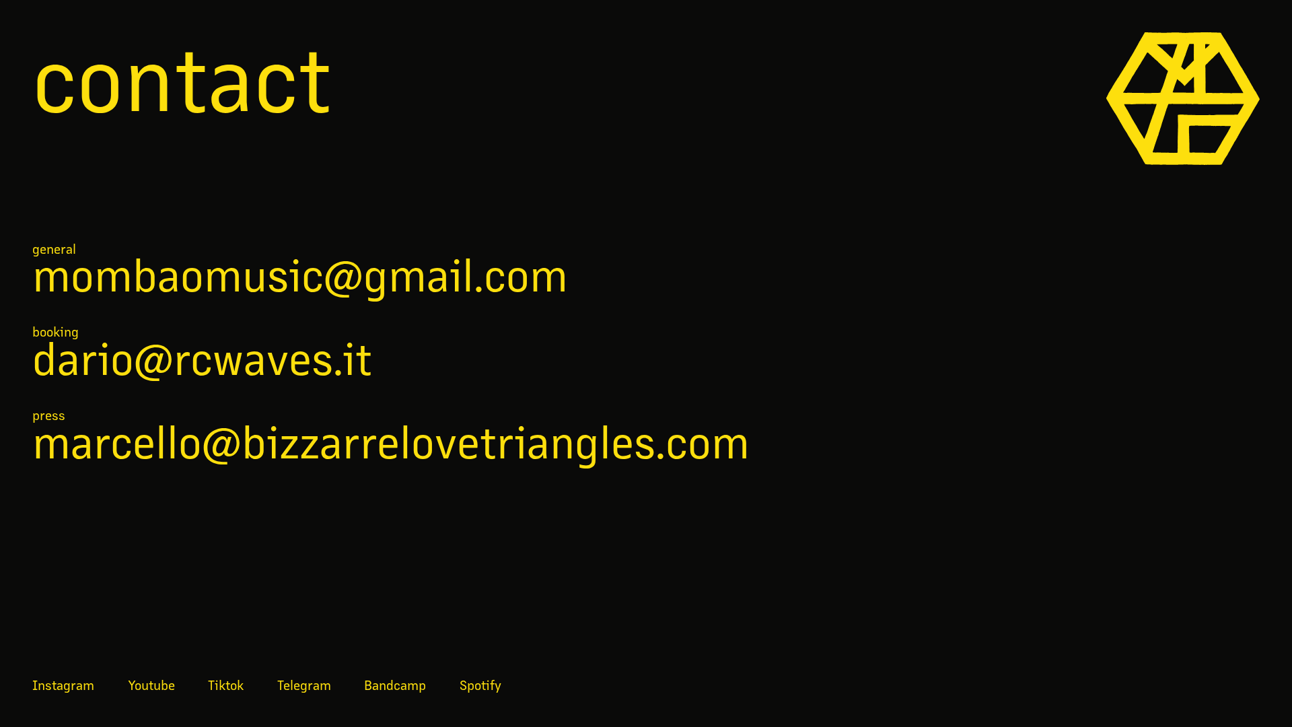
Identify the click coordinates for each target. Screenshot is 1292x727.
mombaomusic (300, 274)
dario (202, 357)
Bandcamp (395, 685)
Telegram (304, 685)
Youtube (151, 685)
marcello (391, 441)
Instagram (63, 685)
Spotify (480, 685)
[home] (1183, 98)
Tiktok (226, 685)
